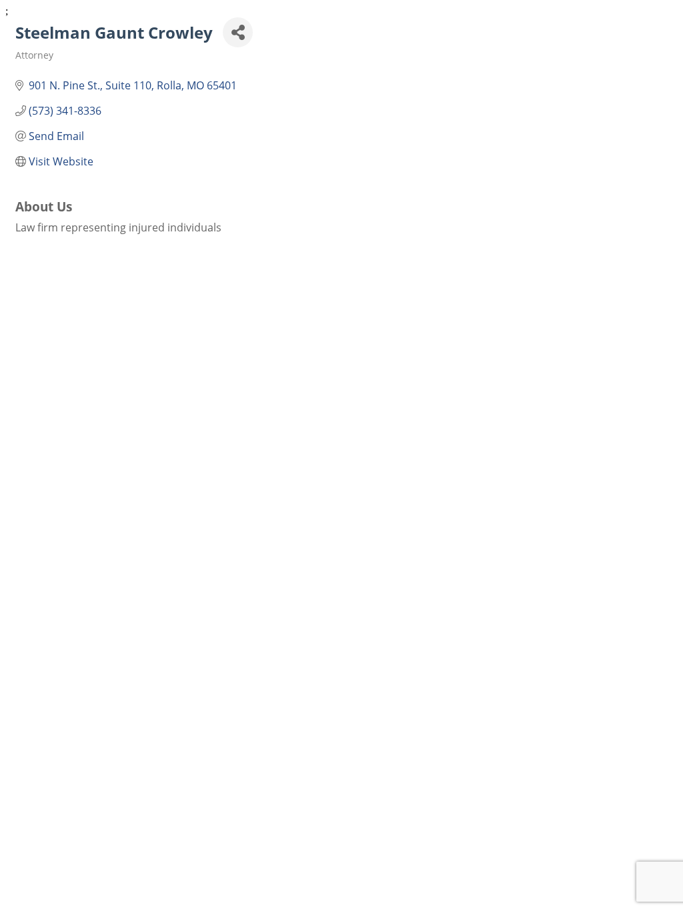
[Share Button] (238, 32)
